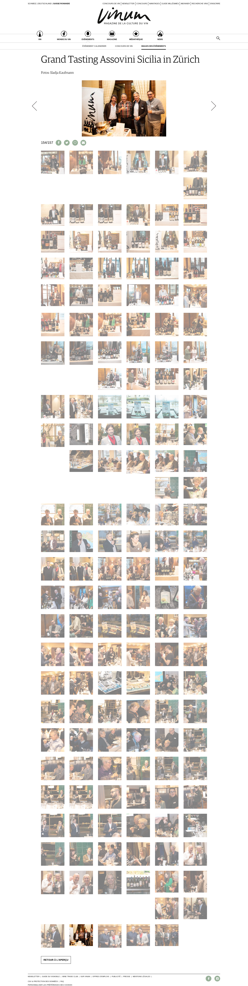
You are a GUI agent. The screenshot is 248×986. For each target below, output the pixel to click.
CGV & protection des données (43, 981)
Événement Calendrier (94, 46)
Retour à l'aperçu (56, 959)
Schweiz (32, 4)
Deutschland (45, 4)
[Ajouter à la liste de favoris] (75, 143)
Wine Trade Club (70, 976)
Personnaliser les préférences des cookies (50, 985)
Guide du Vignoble (51, 976)
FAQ (62, 981)
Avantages (154, 4)
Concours (141, 4)
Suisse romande (61, 4)
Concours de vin (111, 4)
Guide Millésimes (170, 4)
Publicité (116, 976)
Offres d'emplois (100, 976)
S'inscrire (215, 4)
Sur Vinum (85, 976)
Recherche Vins (200, 4)
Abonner (185, 4)
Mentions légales (141, 976)
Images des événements (153, 46)
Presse (126, 976)
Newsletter (128, 4)
